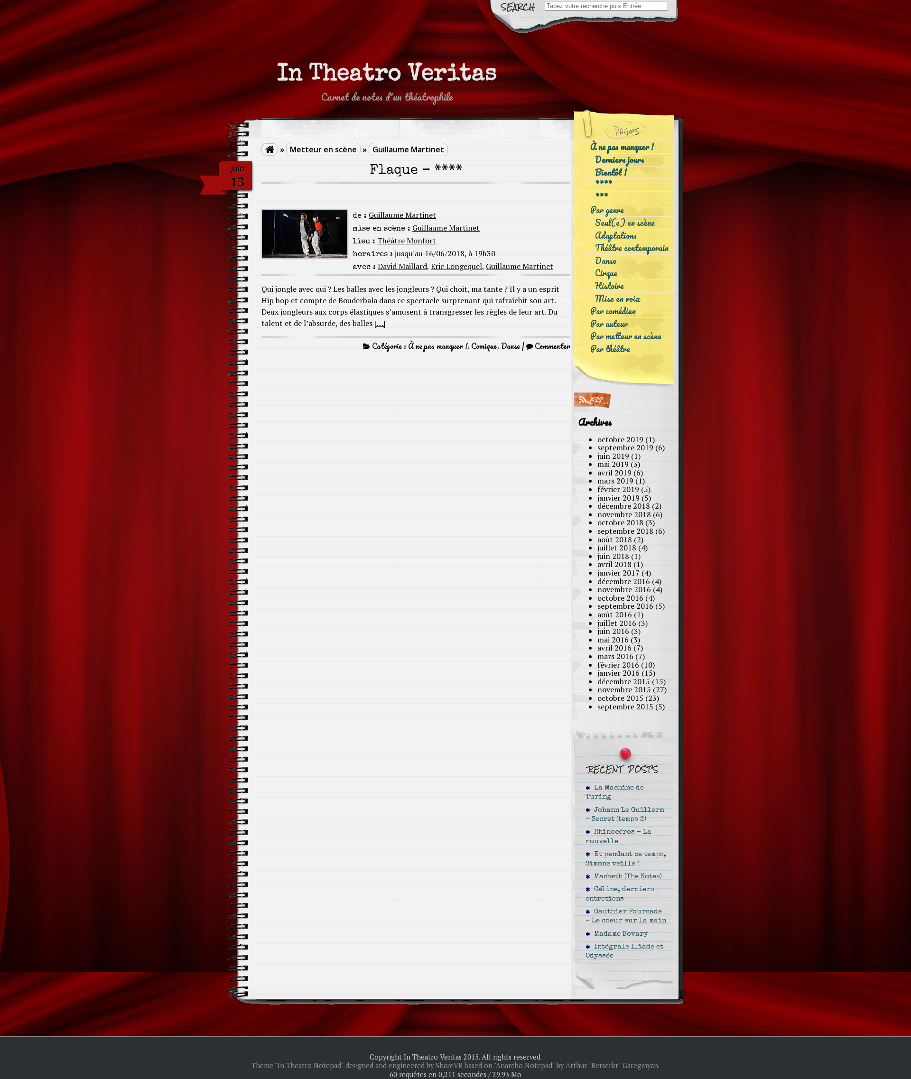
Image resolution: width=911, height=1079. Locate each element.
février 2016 (618, 665)
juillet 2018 (616, 547)
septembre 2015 (625, 706)
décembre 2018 (623, 506)
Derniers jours (619, 159)
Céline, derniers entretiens (620, 894)
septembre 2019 (625, 447)
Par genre (607, 210)
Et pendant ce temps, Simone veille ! (626, 859)
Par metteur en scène (625, 336)
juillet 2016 (616, 623)
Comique (484, 346)
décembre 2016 (623, 581)
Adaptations (616, 235)
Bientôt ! (611, 172)
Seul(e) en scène (625, 222)
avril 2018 (614, 564)
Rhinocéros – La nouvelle (618, 837)
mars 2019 (615, 480)
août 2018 (614, 539)
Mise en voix (617, 298)
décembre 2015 (623, 681)
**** (603, 184)
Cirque (606, 273)
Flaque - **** (416, 171)
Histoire (609, 285)
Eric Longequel (456, 266)
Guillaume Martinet (408, 149)
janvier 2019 (618, 498)
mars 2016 (615, 656)
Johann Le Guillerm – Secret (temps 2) (625, 815)
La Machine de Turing (615, 792)
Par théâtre (610, 349)
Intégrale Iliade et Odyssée (624, 951)
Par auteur (609, 323)
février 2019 (618, 489)
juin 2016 (613, 631)
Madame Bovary (619, 934)
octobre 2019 (620, 439)
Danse (510, 346)
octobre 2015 (620, 698)
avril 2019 (614, 472)
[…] (380, 323)
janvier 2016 (618, 673)
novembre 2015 (624, 689)
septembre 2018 (625, 531)
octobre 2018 (620, 522)
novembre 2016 (624, 589)
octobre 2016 (620, 598)
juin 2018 (613, 556)
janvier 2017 (618, 572)
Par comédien (613, 311)
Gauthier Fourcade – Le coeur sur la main (626, 916)
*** (601, 197)
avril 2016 (614, 647)
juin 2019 (613, 456)
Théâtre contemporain (632, 248)
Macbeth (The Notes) (626, 877)
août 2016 (614, 614)
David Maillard (402, 266)
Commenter (552, 346)
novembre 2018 (624, 514)
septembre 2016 (625, 606)
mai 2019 (613, 464)
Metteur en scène (323, 149)
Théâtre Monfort (406, 240)
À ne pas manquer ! (437, 346)
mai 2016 (613, 639)
